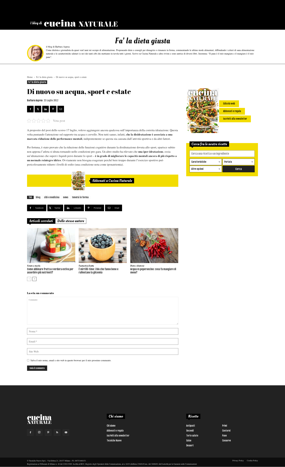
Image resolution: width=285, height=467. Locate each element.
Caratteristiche (198, 161)
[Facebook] (30, 432)
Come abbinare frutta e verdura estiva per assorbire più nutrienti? (50, 270)
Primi (224, 425)
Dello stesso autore (70, 220)
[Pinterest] (48, 432)
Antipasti (190, 425)
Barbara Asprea (35, 100)
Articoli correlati (41, 220)
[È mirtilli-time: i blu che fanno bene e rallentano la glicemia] (103, 245)
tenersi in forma (80, 197)
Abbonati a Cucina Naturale (112, 180)
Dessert (190, 445)
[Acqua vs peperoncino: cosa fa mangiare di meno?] (154, 245)
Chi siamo (111, 425)
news (65, 197)
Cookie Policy (252, 460)
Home (30, 77)
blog (38, 197)
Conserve (226, 440)
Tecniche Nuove (114, 440)
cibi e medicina (51, 197)
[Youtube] (66, 432)
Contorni (226, 430)
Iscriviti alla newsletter (118, 435)
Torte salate (192, 435)
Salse (188, 440)
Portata (228, 161)
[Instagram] (39, 432)
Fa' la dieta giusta (44, 77)
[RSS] (57, 432)
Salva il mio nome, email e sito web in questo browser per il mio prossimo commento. (71, 360)
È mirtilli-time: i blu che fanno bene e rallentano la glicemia (98, 270)
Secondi (190, 430)
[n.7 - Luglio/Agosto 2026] (78, 180)
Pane (224, 435)
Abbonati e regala (115, 430)
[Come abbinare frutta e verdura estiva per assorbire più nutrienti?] (51, 245)
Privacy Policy (238, 460)
